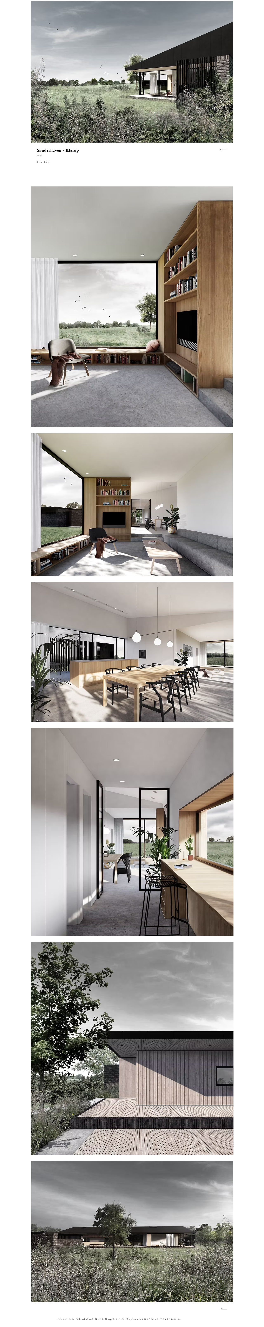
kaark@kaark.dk (88, 1319)
